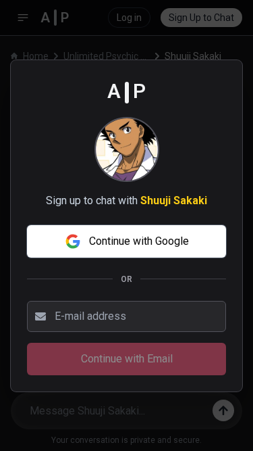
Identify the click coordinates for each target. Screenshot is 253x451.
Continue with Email (127, 358)
